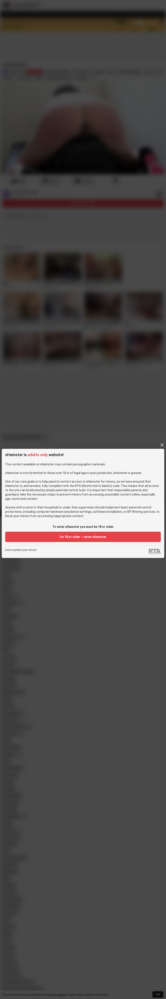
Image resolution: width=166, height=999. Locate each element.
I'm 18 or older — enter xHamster (83, 537)
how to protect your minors (21, 550)
